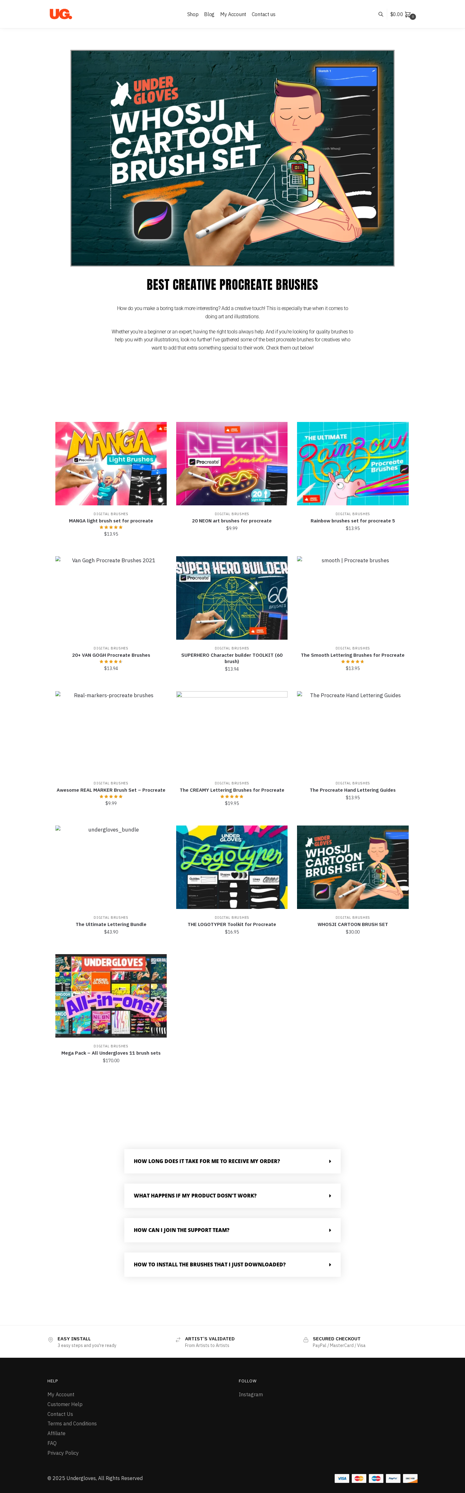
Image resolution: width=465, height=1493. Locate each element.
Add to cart (111, 548)
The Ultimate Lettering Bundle (111, 924)
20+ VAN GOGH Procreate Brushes (111, 655)
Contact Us (60, 1414)
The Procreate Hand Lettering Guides (353, 790)
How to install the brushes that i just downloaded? (210, 1264)
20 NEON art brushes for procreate (232, 521)
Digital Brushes (111, 514)
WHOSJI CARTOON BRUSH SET (353, 924)
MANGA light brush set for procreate (111, 521)
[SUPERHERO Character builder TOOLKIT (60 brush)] (232, 598)
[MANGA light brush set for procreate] (111, 463)
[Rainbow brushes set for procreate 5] (352, 463)
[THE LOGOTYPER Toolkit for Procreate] (232, 867)
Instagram (251, 1394)
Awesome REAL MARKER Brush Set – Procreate (111, 790)
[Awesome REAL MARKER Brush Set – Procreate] (111, 733)
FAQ (52, 1443)
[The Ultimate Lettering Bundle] (111, 867)
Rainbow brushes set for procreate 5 (353, 521)
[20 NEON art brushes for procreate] (232, 463)
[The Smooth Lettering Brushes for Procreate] (352, 598)
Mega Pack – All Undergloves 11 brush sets (111, 1053)
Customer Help (65, 1404)
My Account (60, 1394)
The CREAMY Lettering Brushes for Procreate (232, 790)
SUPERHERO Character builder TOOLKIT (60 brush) (231, 658)
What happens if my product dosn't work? (195, 1195)
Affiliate (56, 1433)
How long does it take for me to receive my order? (207, 1161)
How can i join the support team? (181, 1230)
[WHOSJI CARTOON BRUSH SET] (352, 867)
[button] (232, 1161)
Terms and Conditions (72, 1423)
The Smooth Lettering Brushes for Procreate (353, 655)
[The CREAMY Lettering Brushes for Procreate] (232, 733)
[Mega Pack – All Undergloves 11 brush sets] (111, 996)
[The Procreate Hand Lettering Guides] (352, 733)
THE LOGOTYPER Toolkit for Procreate (232, 924)
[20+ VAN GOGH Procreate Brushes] (111, 598)
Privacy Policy (63, 1453)
